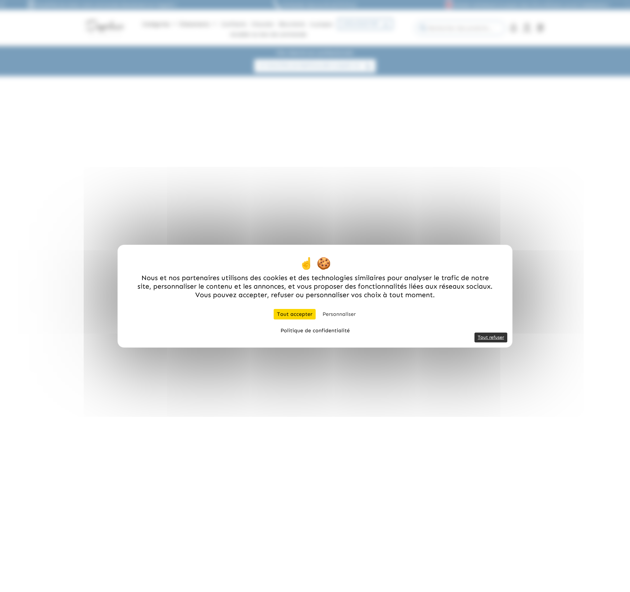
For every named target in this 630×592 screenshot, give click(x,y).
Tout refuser (491, 337)
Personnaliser (339, 314)
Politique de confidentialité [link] (315, 330)
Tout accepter (294, 314)
